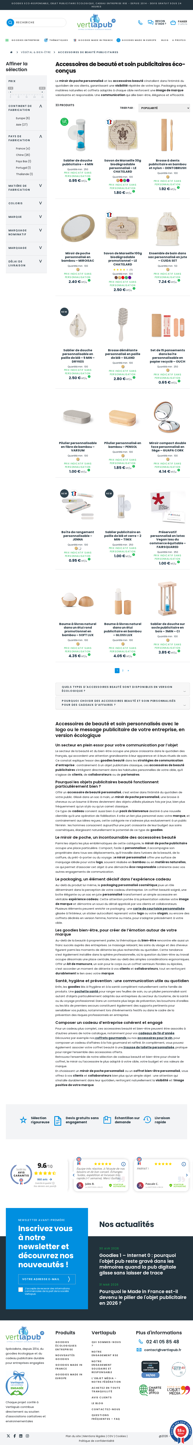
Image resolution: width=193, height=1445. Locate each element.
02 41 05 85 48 (162, 1342)
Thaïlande (24, 174)
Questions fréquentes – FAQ (106, 1417)
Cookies (121, 1436)
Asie (22, 125)
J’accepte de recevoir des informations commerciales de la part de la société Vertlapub (47, 1291)
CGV (110, 1436)
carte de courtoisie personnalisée (159, 909)
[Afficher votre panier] (174, 23)
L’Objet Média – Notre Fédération (106, 1380)
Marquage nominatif (26, 232)
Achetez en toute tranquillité (106, 1389)
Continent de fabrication (26, 108)
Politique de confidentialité (96, 1441)
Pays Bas (23, 161)
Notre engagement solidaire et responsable (102, 1367)
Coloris (26, 203)
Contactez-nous (106, 1409)
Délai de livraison (26, 263)
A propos (179, 40)
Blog (164, 40)
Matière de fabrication (26, 188)
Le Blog (97, 1403)
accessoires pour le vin (154, 1038)
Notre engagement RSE (105, 1353)
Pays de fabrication (26, 138)
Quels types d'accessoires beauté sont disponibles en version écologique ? (117, 689)
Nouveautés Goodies (65, 1357)
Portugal (23, 168)
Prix (12, 81)
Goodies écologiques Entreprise (66, 1345)
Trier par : (127, 108)
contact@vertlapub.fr (162, 1350)
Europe (23, 118)
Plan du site (73, 1436)
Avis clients (102, 1397)
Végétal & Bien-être (36, 52)
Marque (26, 217)
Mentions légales (94, 1436)
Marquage (26, 248)
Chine (23, 155)
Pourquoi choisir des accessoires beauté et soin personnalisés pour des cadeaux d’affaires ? (119, 703)
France (23, 148)
